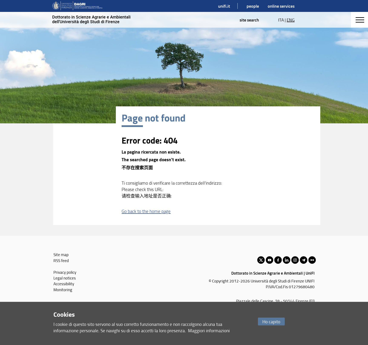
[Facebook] (278, 260)
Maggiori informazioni (209, 330)
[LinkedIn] (286, 260)
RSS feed (61, 260)
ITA (281, 20)
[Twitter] (261, 260)
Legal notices (64, 278)
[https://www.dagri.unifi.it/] (77, 6)
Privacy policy (64, 272)
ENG (291, 20)
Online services (281, 6)
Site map (61, 254)
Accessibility (63, 284)
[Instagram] (295, 260)
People (253, 6)
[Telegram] (303, 260)
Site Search (249, 20)
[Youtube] (269, 260)
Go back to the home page (146, 211)
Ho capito (271, 321)
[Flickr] (312, 260)
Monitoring (62, 289)
